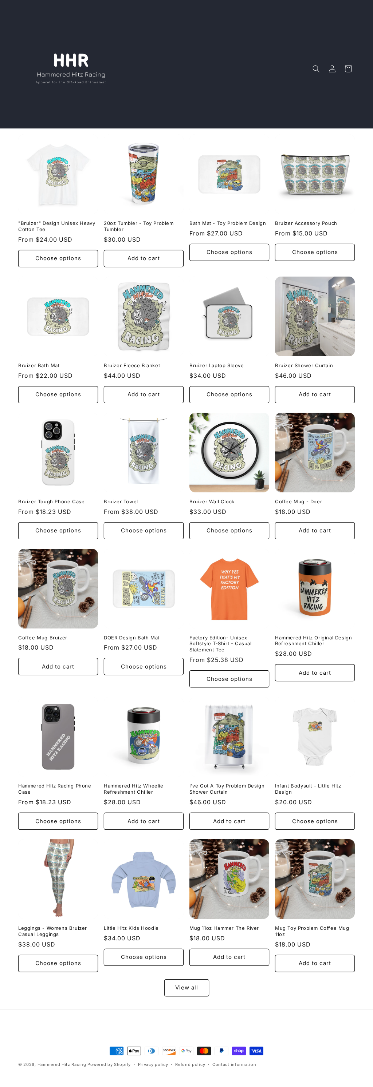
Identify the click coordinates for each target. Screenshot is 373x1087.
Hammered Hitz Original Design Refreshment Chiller (313, 641)
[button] (316, 69)
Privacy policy (153, 1064)
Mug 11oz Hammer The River (224, 928)
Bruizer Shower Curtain (304, 365)
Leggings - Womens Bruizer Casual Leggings (52, 931)
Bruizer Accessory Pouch (306, 223)
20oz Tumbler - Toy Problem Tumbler (139, 226)
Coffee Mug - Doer (298, 501)
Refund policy (190, 1064)
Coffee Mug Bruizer (42, 637)
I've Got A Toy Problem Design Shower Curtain (226, 789)
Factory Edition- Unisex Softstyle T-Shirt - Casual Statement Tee (220, 644)
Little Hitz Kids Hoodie (131, 928)
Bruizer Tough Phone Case (51, 501)
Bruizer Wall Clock (212, 501)
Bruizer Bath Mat (39, 365)
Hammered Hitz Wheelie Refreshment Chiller (134, 789)
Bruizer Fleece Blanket (132, 365)
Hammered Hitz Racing (62, 1064)
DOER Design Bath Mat (132, 637)
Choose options (58, 258)
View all (186, 987)
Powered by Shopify (109, 1064)
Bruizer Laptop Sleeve (216, 365)
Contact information (234, 1064)
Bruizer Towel (121, 501)
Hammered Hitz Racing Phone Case (54, 789)
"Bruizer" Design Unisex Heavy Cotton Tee (56, 226)
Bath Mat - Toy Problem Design (227, 223)
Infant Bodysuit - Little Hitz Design (308, 789)
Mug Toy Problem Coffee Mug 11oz (312, 931)
